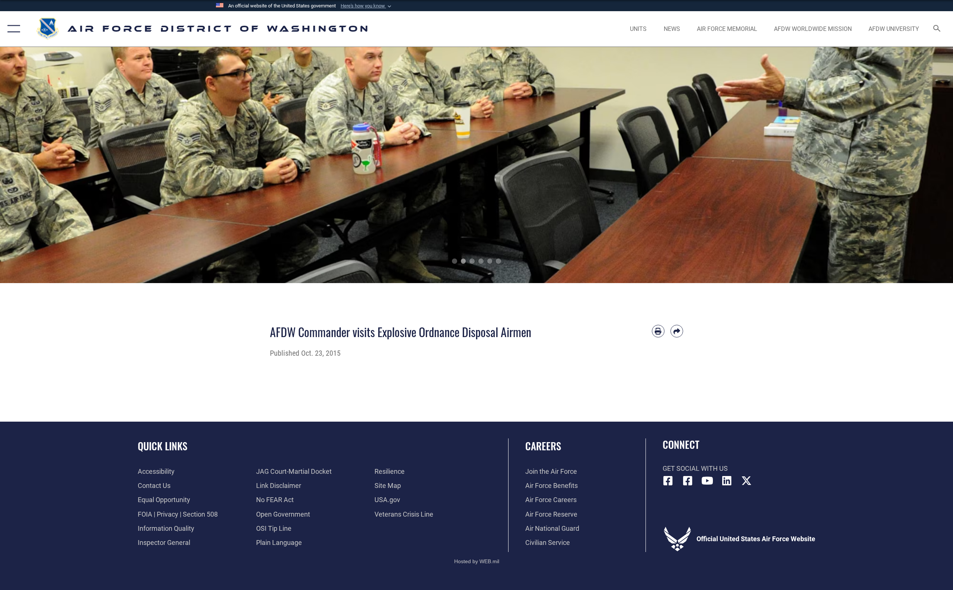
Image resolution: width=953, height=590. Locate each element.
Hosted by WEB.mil (476, 561)
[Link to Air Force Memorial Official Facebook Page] (687, 480)
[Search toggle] (937, 29)
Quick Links (162, 445)
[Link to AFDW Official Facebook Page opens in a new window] (668, 480)
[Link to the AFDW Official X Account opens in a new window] (746, 480)
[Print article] (658, 331)
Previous (47, 165)
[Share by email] (676, 331)
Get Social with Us (695, 468)
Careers (543, 445)
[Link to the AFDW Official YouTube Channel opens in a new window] (707, 480)
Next (905, 165)
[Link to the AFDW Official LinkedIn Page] (726, 480)
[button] (367, 6)
